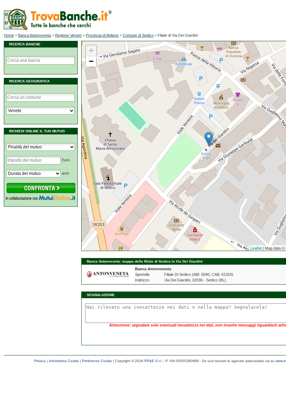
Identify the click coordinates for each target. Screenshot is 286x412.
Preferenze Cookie (97, 361)
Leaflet (256, 248)
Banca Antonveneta (34, 35)
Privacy (40, 361)
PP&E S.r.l (152, 361)
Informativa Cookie (64, 361)
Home (9, 35)
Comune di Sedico (138, 35)
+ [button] (91, 50)
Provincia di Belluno (102, 35)
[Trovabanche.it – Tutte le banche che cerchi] (58, 29)
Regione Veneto (68, 35)
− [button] (91, 61)
